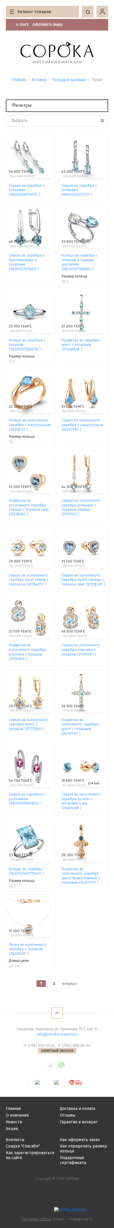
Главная (19, 79)
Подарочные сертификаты (73, 1160)
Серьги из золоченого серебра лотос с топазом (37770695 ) (28, 724)
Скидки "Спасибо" (23, 1146)
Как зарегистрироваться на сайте (30, 1155)
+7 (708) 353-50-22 (38, 1045)
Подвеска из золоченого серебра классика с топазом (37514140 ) (27, 652)
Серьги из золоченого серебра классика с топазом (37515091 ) (80, 649)
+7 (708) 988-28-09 (73, 1045)
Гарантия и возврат (79, 1122)
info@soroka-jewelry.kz (57, 1034)
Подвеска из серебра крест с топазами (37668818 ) (80, 344)
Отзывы (67, 1115)
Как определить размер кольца (83, 1149)
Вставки (39, 79)
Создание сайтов (36, 1219)
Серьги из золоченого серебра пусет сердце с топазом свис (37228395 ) (83, 579)
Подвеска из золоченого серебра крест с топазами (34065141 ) (80, 727)
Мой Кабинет (102, 11)
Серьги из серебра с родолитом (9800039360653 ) (26, 798)
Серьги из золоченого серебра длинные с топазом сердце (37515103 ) (80, 507)
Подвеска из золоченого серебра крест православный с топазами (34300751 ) (80, 876)
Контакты (15, 1139)
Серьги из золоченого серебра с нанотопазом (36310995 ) (82, 424)
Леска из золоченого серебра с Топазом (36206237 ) (27, 949)
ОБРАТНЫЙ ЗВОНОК (57, 1051)
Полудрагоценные (69, 79)
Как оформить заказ (80, 1139)
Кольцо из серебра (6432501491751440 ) (26, 871)
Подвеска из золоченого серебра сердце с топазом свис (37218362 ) (29, 507)
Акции (12, 1128)
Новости (14, 1122)
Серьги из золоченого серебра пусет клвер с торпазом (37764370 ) (29, 579)
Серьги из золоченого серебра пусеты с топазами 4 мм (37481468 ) (80, 801)
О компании (17, 1115)
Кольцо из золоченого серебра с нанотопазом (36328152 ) (30, 424)
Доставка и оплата (77, 1108)
